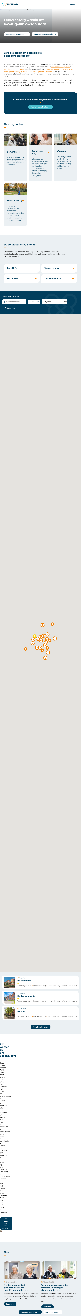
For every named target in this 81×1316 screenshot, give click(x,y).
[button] (42, 651)
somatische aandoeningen (14, 69)
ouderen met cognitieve (60, 67)
